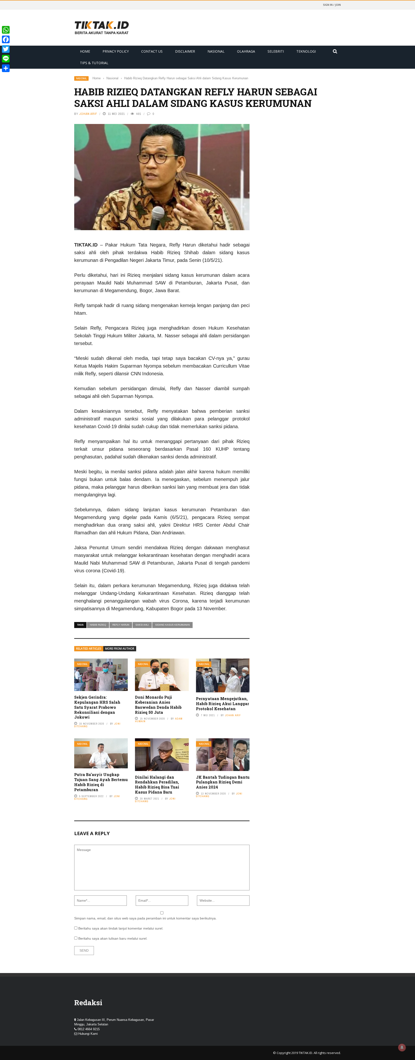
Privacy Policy (116, 51)
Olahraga (246, 51)
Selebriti (276, 51)
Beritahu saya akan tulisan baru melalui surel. (112, 938)
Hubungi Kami (88, 1033)
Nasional (216, 51)
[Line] (6, 58)
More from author (119, 649)
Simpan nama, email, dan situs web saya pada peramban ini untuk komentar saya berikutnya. (145, 918)
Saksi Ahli (142, 624)
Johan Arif (88, 114)
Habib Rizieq (98, 624)
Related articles (88, 649)
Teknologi (306, 51)
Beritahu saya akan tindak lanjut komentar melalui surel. (120, 928)
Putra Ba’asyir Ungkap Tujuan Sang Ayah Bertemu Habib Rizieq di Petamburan (101, 782)
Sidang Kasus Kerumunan (172, 624)
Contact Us (152, 51)
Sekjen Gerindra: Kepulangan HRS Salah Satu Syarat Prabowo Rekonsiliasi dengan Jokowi (97, 707)
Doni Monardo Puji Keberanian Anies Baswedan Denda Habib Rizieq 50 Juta (158, 705)
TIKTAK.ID (305, 1053)
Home (85, 51)
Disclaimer (185, 51)
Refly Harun (120, 624)
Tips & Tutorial (94, 63)
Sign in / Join (332, 4)
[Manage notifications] (402, 1047)
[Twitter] (6, 49)
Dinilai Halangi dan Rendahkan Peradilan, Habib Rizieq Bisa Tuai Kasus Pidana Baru (157, 785)
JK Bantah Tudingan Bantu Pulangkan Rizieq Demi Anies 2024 (223, 782)
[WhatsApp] (6, 30)
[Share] (6, 68)
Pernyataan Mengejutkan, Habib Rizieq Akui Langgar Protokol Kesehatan (222, 703)
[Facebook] (6, 39)
